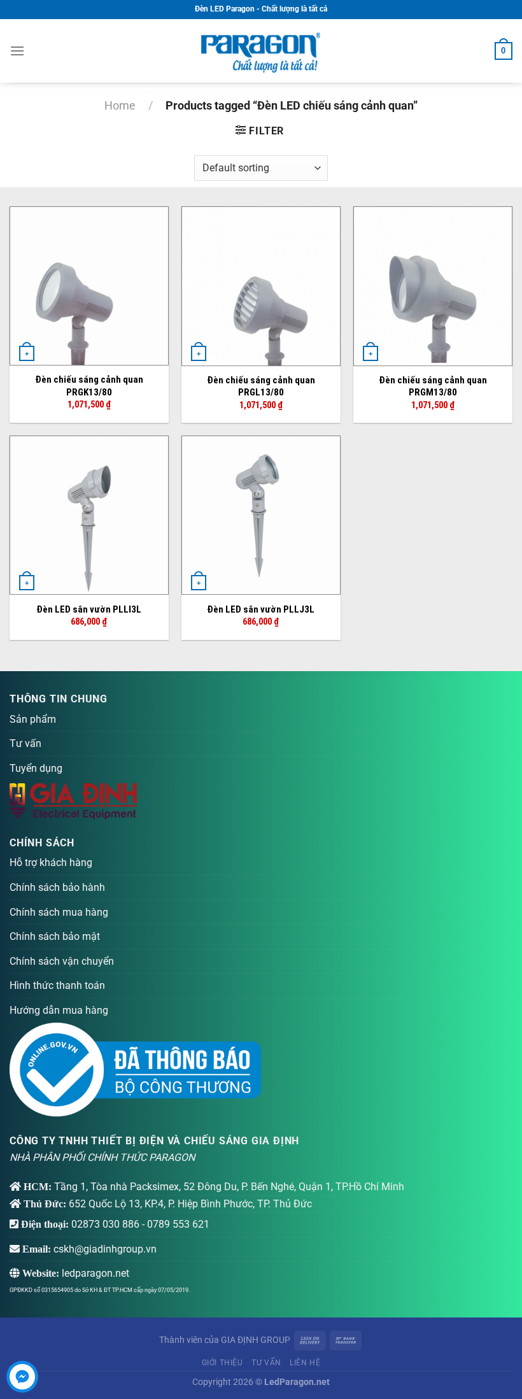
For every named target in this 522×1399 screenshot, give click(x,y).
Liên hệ (305, 1362)
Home (120, 105)
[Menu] (17, 50)
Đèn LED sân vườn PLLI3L (88, 609)
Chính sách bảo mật (55, 936)
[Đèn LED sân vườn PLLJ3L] (261, 515)
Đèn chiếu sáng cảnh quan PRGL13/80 (261, 386)
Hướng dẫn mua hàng (59, 1010)
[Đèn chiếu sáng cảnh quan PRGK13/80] (89, 286)
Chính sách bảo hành (57, 887)
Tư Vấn (266, 1362)
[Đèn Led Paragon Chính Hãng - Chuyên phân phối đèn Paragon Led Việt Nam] (261, 51)
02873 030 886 (105, 1224)
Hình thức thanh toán (57, 985)
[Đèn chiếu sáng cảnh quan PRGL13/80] (261, 286)
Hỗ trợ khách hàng (51, 862)
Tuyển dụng (36, 768)
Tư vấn (25, 743)
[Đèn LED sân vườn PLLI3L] (89, 515)
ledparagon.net (95, 1273)
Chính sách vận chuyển (62, 961)
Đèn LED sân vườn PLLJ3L (260, 609)
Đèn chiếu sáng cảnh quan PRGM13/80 (433, 386)
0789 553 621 (178, 1224)
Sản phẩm (33, 719)
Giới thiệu (222, 1362)
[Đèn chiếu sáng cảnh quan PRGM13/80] (432, 286)
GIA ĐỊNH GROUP (255, 1340)
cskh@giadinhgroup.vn (105, 1249)
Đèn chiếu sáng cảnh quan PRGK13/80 (89, 386)
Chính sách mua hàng (59, 912)
